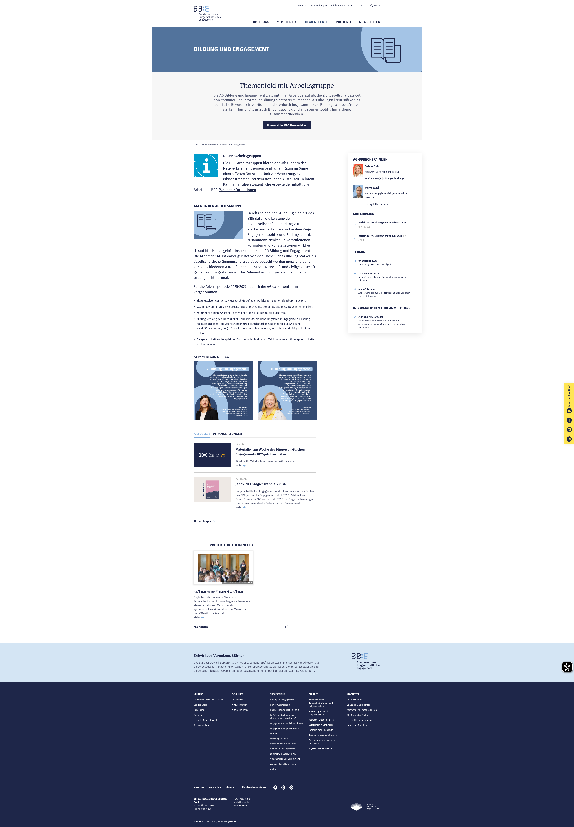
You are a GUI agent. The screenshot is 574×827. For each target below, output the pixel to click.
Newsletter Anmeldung (357, 725)
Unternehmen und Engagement (285, 759)
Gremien (198, 715)
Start (196, 145)
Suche (377, 5)
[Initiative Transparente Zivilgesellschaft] (365, 807)
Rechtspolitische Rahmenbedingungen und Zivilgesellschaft (321, 703)
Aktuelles (302, 5)
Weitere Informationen (237, 190)
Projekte (344, 22)
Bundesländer (200, 705)
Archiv (273, 769)
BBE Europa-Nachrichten (358, 705)
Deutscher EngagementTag (321, 720)
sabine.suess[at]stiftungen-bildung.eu (385, 178)
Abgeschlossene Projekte (320, 748)
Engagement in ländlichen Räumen (286, 723)
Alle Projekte (201, 627)
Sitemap (230, 787)
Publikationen (337, 5)
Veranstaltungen (318, 5)
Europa (273, 733)
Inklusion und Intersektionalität (285, 743)
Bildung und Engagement (282, 700)
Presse (351, 5)
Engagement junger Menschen (284, 728)
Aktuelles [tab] (202, 434)
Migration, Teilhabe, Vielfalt (283, 754)
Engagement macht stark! (321, 725)
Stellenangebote (201, 725)
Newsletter (369, 22)
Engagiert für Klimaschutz (321, 730)
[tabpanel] (223, 392)
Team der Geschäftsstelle (206, 720)
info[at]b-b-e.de (241, 802)
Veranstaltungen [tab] (227, 434)
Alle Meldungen (202, 521)
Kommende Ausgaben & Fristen (362, 710)
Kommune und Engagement (283, 749)
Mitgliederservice (240, 710)
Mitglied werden (239, 705)
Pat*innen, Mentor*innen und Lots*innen (218, 591)
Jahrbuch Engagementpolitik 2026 (261, 484)
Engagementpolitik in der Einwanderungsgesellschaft (283, 717)
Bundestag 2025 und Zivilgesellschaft (318, 713)
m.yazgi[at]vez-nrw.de (376, 204)
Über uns (261, 22)
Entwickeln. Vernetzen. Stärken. (208, 700)
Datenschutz (215, 787)
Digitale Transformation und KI (284, 710)
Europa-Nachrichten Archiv (359, 720)
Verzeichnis (237, 700)
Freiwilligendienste (279, 738)
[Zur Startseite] (207, 13)
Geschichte (199, 710)
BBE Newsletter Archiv (357, 715)
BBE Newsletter (354, 700)
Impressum (199, 787)
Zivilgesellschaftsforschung (283, 764)
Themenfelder (316, 22)
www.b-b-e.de (240, 805)
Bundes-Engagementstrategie (323, 735)
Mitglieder (286, 22)
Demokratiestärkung (280, 705)
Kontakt (363, 5)
